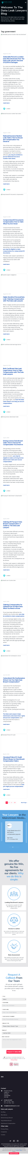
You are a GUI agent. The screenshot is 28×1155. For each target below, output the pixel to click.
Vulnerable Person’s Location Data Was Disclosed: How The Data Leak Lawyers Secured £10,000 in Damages (13, 59)
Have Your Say (5, 1036)
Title (4, 996)
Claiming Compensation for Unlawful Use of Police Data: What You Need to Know (13, 606)
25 (15, 802)
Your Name (5, 1002)
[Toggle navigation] (25, 2)
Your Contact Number (8, 1016)
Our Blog (3, 1112)
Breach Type (6, 1023)
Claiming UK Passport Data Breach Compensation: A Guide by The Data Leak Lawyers (12, 524)
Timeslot (4, 1030)
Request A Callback (13, 1052)
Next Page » (24, 802)
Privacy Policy (14, 1059)
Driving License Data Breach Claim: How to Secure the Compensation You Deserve (13, 442)
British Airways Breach (7, 1117)
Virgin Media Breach (6, 1120)
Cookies (3, 1134)
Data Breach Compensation (8, 1123)
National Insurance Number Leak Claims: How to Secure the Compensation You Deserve (13, 138)
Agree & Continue (14, 1153)
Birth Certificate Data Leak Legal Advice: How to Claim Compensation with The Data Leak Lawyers (13, 371)
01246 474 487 (8, 1100)
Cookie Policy (19, 1150)
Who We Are (4, 1115)
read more (6, 103)
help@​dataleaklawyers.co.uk (11, 1105)
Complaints (4, 1131)
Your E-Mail (6, 1009)
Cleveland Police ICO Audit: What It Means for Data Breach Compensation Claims (14, 759)
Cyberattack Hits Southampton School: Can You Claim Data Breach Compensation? (14, 680)
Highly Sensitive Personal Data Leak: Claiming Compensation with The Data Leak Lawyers (13, 299)
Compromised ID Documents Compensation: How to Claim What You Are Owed (13, 222)
